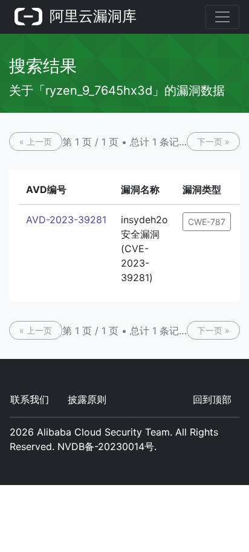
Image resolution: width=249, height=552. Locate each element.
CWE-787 (206, 222)
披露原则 (87, 399)
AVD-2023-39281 (66, 220)
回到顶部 (212, 399)
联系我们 (29, 399)
